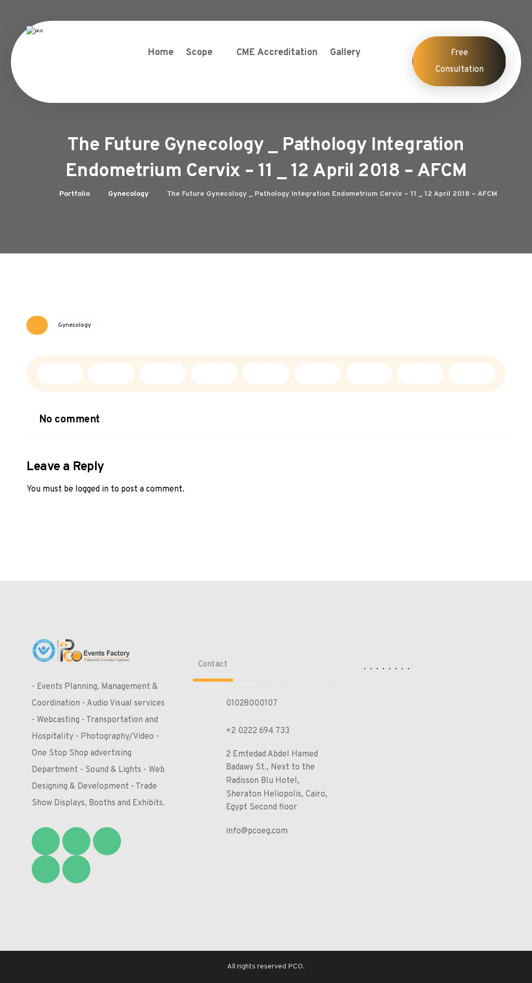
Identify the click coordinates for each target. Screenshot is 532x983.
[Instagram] (107, 841)
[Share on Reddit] (214, 373)
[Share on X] (111, 373)
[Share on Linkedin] (318, 373)
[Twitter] (76, 841)
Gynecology (74, 325)
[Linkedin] (46, 869)
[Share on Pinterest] (163, 373)
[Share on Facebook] (60, 373)
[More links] (380, 53)
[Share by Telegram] (420, 373)
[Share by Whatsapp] (369, 373)
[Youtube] (76, 869)
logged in (92, 489)
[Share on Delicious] (266, 373)
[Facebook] (46, 841)
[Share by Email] (472, 373)
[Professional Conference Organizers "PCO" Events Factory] (75, 42)
